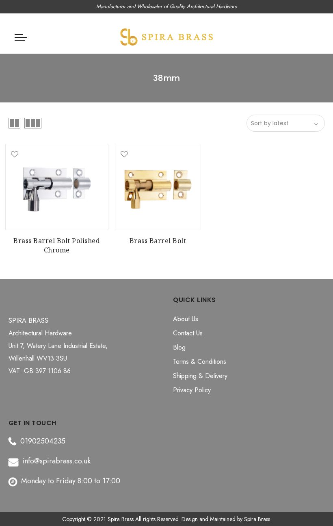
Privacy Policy (192, 390)
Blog (179, 347)
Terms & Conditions (199, 361)
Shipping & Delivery (200, 375)
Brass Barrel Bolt (158, 240)
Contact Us (188, 333)
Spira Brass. (257, 519)
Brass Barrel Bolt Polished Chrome (56, 245)
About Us (185, 319)
